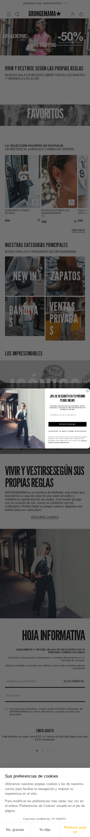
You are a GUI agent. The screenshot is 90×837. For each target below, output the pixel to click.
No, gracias (15, 830)
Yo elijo (44, 830)
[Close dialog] (87, 391)
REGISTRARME (67, 424)
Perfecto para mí (75, 829)
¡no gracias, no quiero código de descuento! (67, 431)
